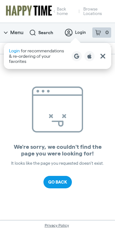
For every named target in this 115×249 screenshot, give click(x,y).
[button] (57, 56)
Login (80, 32)
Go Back (57, 182)
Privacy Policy (57, 225)
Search (45, 32)
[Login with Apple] (89, 56)
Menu (16, 32)
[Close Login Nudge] (103, 56)
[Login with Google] (77, 56)
